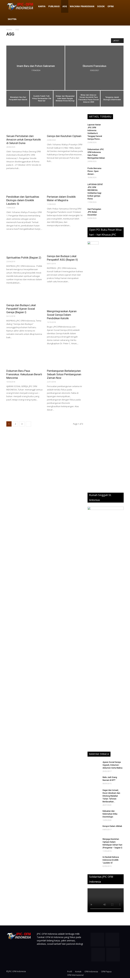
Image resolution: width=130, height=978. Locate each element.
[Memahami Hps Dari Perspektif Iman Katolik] (17, 99)
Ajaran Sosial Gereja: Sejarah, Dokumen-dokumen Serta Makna (112, 765)
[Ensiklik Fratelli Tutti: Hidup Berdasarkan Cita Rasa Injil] (41, 99)
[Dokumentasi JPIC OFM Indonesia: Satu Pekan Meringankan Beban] (116, 153)
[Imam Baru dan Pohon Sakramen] (35, 71)
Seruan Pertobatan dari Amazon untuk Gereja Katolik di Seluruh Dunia (23, 139)
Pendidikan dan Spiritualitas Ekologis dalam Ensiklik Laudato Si (22, 200)
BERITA (17, 40)
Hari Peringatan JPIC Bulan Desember (94, 212)
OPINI (110, 6)
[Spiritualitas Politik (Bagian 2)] (24, 245)
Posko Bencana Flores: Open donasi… (94, 171)
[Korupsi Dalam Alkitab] (94, 829)
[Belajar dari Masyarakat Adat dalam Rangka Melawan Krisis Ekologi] (64, 99)
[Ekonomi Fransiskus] (94, 71)
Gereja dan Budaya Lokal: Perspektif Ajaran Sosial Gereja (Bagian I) (21, 309)
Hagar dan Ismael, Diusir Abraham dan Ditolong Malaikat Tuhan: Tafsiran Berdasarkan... (111, 796)
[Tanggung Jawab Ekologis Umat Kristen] (112, 99)
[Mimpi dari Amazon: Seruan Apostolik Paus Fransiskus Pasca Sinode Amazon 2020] (88, 99)
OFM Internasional (75, 975)
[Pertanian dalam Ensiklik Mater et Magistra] (65, 184)
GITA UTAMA (44, 40)
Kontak (78, 971)
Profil (69, 971)
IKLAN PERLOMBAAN (73, 40)
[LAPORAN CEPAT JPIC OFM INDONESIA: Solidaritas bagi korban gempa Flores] (116, 188)
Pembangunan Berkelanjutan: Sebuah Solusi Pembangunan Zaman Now (64, 374)
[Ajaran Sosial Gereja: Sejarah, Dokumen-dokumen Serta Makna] (94, 765)
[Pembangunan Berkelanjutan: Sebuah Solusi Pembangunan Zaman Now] (65, 358)
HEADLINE (57, 40)
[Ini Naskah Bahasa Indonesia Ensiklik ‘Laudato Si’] (94, 860)
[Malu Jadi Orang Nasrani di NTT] (94, 780)
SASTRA (12, 19)
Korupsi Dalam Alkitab (112, 826)
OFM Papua (106, 971)
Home (9, 29)
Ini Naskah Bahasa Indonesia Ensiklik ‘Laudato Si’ (111, 860)
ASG (64, 6)
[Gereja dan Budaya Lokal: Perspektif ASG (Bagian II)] (65, 244)
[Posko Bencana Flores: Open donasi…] (116, 172)
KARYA (42, 6)
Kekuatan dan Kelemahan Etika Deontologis (110, 814)
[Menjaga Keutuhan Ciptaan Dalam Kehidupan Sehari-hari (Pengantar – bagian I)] (94, 842)
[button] (120, 6)
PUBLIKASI (54, 6)
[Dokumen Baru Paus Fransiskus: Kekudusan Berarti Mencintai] (24, 358)
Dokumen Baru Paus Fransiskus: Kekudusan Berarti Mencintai (24, 374)
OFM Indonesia (91, 971)
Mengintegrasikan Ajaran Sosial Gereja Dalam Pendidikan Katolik (62, 315)
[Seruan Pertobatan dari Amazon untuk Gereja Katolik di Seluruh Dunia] (24, 123)
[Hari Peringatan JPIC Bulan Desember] (116, 213)
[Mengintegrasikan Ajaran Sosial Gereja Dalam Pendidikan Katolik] (65, 299)
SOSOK (101, 6)
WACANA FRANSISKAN (82, 6)
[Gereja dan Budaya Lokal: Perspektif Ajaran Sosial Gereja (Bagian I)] (24, 295)
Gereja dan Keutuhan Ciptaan (64, 136)
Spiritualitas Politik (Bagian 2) (23, 257)
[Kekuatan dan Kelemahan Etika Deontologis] (94, 814)
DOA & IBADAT (30, 40)
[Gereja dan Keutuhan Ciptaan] (65, 123)
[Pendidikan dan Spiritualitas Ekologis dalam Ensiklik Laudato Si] (24, 184)
